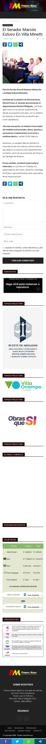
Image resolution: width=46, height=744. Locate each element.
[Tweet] (10, 44)
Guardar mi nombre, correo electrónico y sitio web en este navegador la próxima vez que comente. (23, 250)
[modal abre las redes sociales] (21, 44)
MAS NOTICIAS (10, 731)
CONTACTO (37, 731)
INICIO (10, 728)
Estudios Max (38, 735)
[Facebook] (19, 718)
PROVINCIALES (14, 21)
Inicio (4, 21)
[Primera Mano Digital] (23, 6)
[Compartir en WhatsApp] (15, 44)
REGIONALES (19, 728)
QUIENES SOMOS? (24, 731)
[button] (4, 15)
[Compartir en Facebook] (5, 44)
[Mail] (26, 718)
